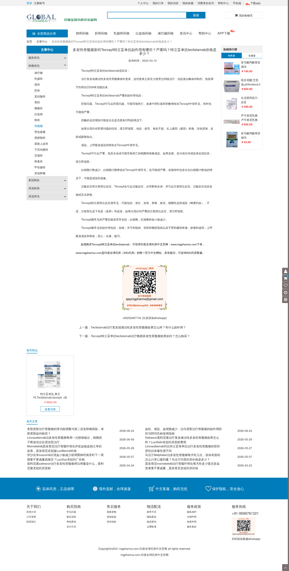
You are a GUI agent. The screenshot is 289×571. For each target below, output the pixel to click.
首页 (29, 41)
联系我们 (31, 521)
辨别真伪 (71, 521)
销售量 (231, 55)
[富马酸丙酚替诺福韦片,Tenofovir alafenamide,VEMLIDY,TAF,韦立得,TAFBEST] (231, 139)
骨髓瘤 (38, 126)
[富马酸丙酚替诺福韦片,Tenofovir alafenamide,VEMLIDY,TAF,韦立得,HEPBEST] (231, 68)
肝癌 (37, 90)
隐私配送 (151, 516)
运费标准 (151, 526)
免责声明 (191, 521)
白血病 (38, 114)
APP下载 (223, 33)
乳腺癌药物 (121, 33)
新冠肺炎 (34, 180)
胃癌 (37, 102)
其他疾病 (34, 188)
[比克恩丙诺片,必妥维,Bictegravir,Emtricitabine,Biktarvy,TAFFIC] (231, 104)
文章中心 (41, 41)
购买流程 (71, 516)
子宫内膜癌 (41, 149)
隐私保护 (191, 511)
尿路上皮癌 (41, 144)
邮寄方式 (151, 511)
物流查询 (151, 521)
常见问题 (71, 511)
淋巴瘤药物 (165, 33)
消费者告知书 (205, 3)
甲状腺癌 (39, 167)
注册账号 (39, 3)
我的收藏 (187, 3)
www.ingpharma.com (184, 244)
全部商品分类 (46, 33)
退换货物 (111, 511)
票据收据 (111, 516)
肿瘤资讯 (34, 66)
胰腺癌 (38, 108)
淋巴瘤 (38, 73)
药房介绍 (31, 511)
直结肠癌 (39, 96)
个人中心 (143, 3)
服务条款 (191, 526)
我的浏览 (173, 3)
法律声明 (191, 516)
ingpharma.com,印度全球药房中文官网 (144, 555)
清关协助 (111, 521)
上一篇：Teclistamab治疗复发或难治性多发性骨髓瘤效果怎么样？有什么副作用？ (132, 327)
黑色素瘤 (39, 132)
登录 (29, 3)
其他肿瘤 (39, 173)
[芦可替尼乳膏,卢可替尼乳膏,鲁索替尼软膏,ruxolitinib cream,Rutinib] (231, 121)
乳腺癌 (38, 79)
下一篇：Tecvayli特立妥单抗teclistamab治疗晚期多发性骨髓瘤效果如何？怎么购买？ (134, 336)
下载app (255, 3)
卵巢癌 (38, 161)
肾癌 (37, 84)
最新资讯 (34, 57)
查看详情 (50, 409)
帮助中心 (223, 3)
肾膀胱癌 (39, 138)
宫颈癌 (38, 155)
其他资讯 (34, 196)
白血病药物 (143, 33)
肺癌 (37, 120)
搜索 (196, 15)
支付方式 (71, 526)
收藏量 (252, 55)
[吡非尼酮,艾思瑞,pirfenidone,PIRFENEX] (231, 86)
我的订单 (158, 3)
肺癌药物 (82, 33)
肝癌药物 (101, 33)
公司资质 (31, 516)
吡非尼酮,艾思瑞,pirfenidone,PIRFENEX (257, 82)
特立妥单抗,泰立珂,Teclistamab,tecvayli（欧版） (50, 397)
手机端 (237, 3)
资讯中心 (186, 33)
